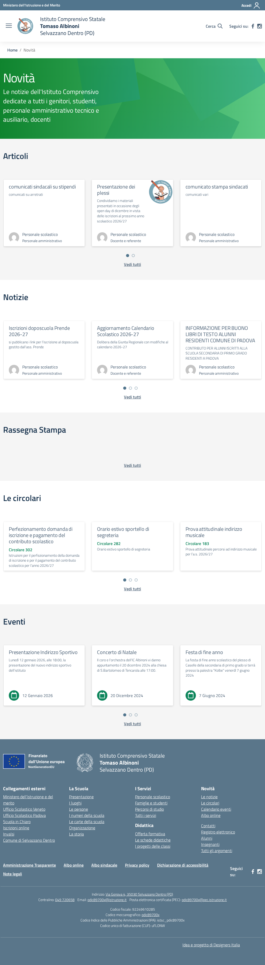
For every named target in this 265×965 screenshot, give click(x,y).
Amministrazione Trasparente (29, 865)
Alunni (206, 838)
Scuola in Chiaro (17, 821)
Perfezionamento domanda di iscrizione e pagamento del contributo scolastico (40, 535)
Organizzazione (82, 828)
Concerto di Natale (116, 652)
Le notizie (209, 797)
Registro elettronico (218, 832)
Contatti (208, 826)
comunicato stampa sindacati (217, 187)
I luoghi (75, 803)
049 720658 (65, 899)
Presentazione (81, 797)
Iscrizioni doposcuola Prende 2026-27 (39, 331)
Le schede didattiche (153, 840)
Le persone (78, 809)
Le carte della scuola (86, 821)
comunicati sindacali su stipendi (42, 187)
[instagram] (259, 26)
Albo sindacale (104, 865)
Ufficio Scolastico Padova (24, 815)
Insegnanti (210, 844)
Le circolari (210, 803)
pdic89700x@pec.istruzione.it (204, 899)
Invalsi (8, 834)
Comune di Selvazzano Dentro (29, 840)
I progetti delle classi (152, 846)
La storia (76, 834)
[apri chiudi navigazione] (9, 26)
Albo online (210, 815)
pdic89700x (150, 914)
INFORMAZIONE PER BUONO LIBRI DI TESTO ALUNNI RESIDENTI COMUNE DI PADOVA (220, 334)
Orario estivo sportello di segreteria (123, 532)
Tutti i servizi (145, 815)
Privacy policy (137, 865)
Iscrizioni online (16, 828)
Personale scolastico (152, 797)
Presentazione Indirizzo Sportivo (43, 652)
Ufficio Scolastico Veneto (24, 809)
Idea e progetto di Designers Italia (211, 945)
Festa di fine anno (204, 652)
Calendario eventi (216, 809)
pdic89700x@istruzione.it (107, 899)
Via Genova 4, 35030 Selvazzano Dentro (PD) (139, 894)
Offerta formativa (150, 834)
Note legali (12, 874)
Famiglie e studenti (151, 803)
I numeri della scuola (86, 815)
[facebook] (253, 26)
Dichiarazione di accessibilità (182, 865)
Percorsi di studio (149, 809)
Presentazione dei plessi (116, 190)
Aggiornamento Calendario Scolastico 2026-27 (125, 331)
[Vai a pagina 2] (133, 255)
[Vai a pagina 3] (136, 388)
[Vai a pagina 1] (127, 255)
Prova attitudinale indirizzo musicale (214, 532)
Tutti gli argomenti (216, 850)
